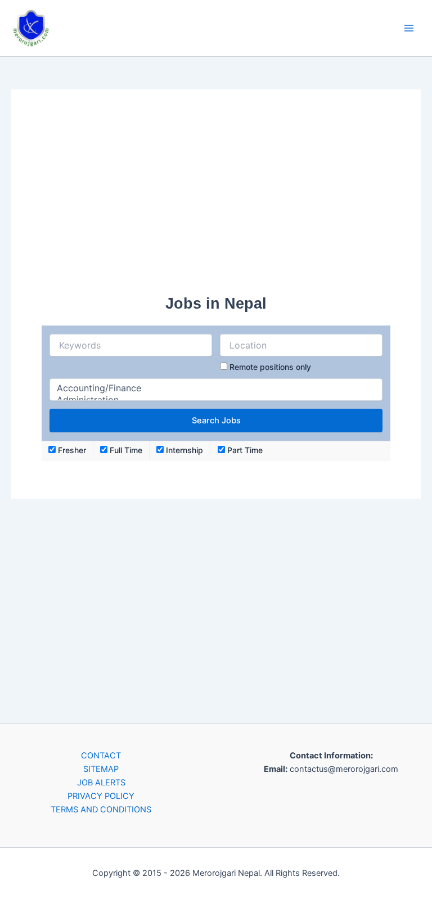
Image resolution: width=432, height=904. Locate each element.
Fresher (71, 450)
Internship (183, 450)
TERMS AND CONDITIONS (101, 809)
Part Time (244, 450)
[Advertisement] (216, 198)
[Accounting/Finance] (216, 388)
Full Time (124, 450)
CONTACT (101, 756)
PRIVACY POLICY (101, 796)
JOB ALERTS (101, 783)
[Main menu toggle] (409, 28)
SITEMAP (101, 769)
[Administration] (216, 400)
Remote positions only (270, 367)
